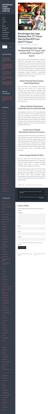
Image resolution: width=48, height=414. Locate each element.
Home (3, 17)
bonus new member (6, 361)
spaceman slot (5, 330)
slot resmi (4, 385)
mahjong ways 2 (5, 241)
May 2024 (4, 170)
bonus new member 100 (6, 206)
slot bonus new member (6, 286)
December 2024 (5, 153)
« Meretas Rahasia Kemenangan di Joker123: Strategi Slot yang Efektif (30, 192)
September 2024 (5, 160)
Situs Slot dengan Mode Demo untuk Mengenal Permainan (6, 73)
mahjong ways (5, 239)
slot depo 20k (4, 295)
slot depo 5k (4, 297)
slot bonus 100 (5, 284)
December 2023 (5, 180)
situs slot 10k (4, 254)
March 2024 (4, 175)
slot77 (37, 160)
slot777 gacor (39, 184)
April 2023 (4, 185)
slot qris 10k (4, 317)
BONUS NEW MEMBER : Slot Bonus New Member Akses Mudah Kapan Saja (7, 83)
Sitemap (4, 26)
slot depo (4, 399)
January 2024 (5, 178)
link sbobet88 (5, 397)
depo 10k (4, 352)
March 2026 (4, 121)
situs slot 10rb (5, 256)
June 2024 (4, 168)
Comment (20, 212)
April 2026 (4, 118)
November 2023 (5, 183)
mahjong (4, 234)
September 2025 (5, 130)
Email (19, 231)
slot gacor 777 (5, 364)
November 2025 (5, 126)
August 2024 (4, 163)
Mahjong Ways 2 (5, 32)
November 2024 (5, 155)
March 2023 (4, 188)
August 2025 (4, 133)
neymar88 (4, 244)
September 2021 (5, 190)
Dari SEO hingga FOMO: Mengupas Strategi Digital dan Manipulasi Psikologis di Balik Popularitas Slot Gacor (7, 67)
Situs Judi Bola (5, 28)
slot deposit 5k (5, 407)
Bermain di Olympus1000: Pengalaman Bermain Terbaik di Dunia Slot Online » (31, 197)
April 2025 (4, 143)
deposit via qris (5, 221)
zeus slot (4, 340)
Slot (3, 24)
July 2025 (4, 135)
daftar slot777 (5, 216)
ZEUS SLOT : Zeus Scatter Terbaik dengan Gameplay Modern (7, 78)
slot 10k (3, 269)
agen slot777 (4, 201)
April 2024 (4, 173)
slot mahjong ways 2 (6, 312)
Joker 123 (4, 224)
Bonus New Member (6, 204)
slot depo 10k (4, 292)
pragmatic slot (5, 357)
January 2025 (5, 150)
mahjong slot (4, 236)
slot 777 (4, 274)
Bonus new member (6, 395)
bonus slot (4, 209)
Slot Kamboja (5, 34)
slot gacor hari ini (5, 307)
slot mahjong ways (5, 310)
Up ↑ (36, 255)
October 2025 (5, 128)
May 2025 (4, 140)
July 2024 (4, 165)
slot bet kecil (4, 279)
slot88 (3, 387)
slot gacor (4, 305)
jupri (3, 96)
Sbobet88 (4, 30)
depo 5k (3, 366)
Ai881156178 (27, 44)
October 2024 (5, 158)
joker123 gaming (6, 38)
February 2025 (5, 148)
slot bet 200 (4, 276)
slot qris (3, 315)
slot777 (3, 322)
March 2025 (4, 145)
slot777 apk (4, 325)
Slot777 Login (5, 354)
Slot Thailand (5, 36)
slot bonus (4, 281)
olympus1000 (5, 246)
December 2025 (5, 123)
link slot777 (4, 229)
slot (3, 382)
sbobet (3, 249)
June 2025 (4, 138)
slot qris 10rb (4, 320)
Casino (3, 19)
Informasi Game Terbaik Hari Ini (7, 8)
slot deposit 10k (5, 300)
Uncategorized (5, 337)
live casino (4, 231)
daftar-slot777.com (6, 219)
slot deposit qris (5, 392)
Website (20, 236)
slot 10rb (4, 271)
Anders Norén (41, 253)
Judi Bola (4, 21)
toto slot (4, 335)
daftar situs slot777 (6, 214)
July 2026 (4, 111)
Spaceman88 (4, 332)
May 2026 (4, 116)
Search (4, 44)
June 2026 (4, 113)
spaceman (4, 327)
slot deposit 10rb (5, 302)
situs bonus (4, 251)
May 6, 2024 (20, 44)
